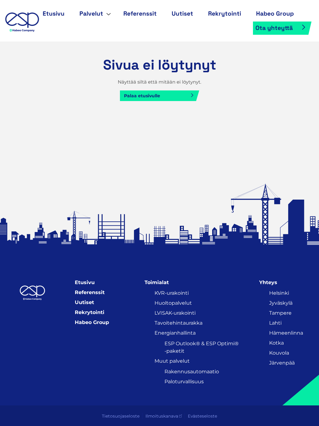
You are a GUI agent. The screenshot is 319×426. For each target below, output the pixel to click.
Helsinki (279, 293)
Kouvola (279, 353)
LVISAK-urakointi (175, 313)
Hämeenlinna (286, 333)
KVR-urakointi (172, 293)
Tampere (280, 313)
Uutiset (182, 13)
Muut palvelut (172, 361)
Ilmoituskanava (161, 416)
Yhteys (268, 282)
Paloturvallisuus (184, 382)
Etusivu (53, 13)
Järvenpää (282, 363)
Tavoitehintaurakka (178, 323)
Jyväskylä (281, 303)
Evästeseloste (202, 416)
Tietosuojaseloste (121, 416)
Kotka (276, 343)
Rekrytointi (224, 13)
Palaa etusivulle (142, 96)
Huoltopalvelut (173, 303)
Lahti (275, 323)
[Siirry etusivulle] (22, 20)
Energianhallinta (175, 333)
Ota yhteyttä (274, 28)
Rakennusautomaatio (191, 372)
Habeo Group (275, 13)
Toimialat (157, 282)
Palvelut (91, 13)
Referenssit (140, 13)
